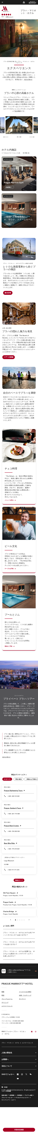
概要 (3, 992)
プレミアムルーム (7, 999)
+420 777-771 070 (13, 870)
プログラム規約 (28, 1095)
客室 (3, 995)
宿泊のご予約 (8, 646)
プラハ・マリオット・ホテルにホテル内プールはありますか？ (18, 943)
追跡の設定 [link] (4, 1095)
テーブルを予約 (9, 568)
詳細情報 (8, 187)
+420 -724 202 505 (14, 831)
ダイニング (5, 1002)
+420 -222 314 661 (14, 796)
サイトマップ (5, 1100)
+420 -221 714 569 (14, 813)
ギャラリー (22, 999)
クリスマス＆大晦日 (25, 992)
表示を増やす (6, 757)
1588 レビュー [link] (9, 16)
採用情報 (12, 1095)
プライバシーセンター (7, 1097)
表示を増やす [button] (28, 79)
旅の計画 (8, 293)
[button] (24, 2)
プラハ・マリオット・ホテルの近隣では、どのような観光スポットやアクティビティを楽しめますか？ (18, 953)
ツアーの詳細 (8, 357)
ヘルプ (12, 1100)
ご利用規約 (19, 1095)
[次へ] (32, 137)
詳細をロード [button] (19, 880)
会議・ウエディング (25, 995)
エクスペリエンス (7, 1006)
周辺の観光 (18, 779)
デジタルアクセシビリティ (22, 1097)
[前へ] (6, 137)
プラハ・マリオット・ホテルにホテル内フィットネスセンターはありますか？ (18, 934)
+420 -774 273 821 (14, 849)
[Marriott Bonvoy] (31, 2)
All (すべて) (7, 779)
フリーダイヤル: (13, 1021)
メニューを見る (9, 500)
